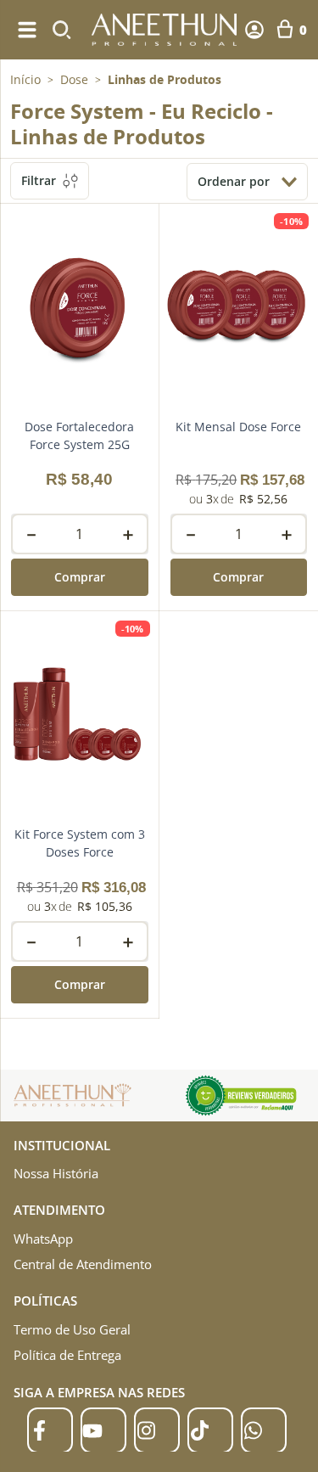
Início (25, 79)
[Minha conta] (254, 29)
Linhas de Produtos (164, 80)
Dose (74, 80)
